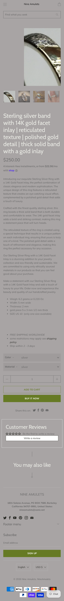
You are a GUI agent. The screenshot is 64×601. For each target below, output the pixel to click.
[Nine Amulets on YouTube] (14, 517)
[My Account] (4, 4)
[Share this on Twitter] (34, 410)
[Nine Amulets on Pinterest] (20, 517)
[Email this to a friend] (47, 410)
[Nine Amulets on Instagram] (26, 517)
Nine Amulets (31, 4)
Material (10, 366)
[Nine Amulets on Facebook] (10, 517)
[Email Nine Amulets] (31, 517)
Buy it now (32, 398)
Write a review (32, 438)
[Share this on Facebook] (38, 410)
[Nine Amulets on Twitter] (5, 517)
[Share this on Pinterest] (42, 410)
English (21, 567)
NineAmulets (44, 579)
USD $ (39, 567)
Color (8, 357)
